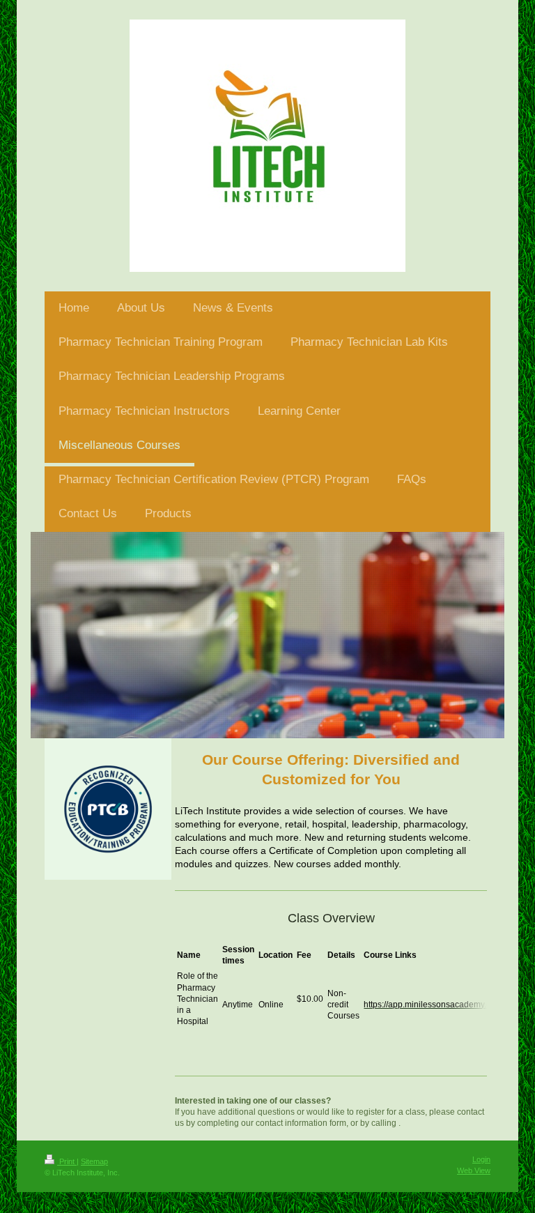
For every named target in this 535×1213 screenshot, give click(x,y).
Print (67, 1161)
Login (481, 1159)
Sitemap (94, 1161)
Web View (473, 1170)
